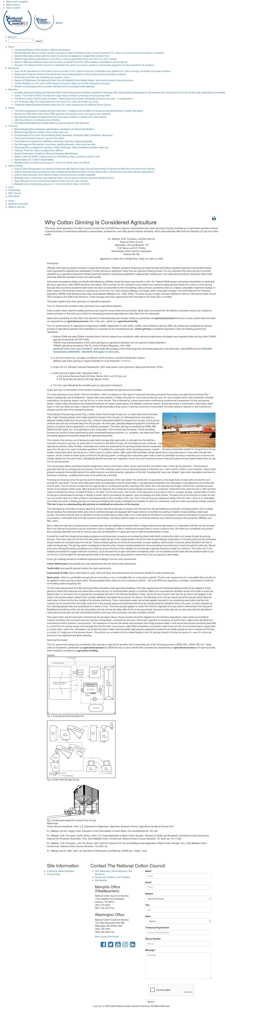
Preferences (14, 190)
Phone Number (153, 938)
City (147, 904)
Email (148, 882)
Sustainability (34, 159)
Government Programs (70, 74)
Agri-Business (60, 116)
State (148, 916)
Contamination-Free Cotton (63, 135)
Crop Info (92, 71)
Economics (13, 68)
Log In (13, 36)
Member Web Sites (61, 55)
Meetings (64, 177)
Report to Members (70, 61)
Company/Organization (157, 927)
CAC (37, 119)
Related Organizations (65, 58)
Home (11, 200)
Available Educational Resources (119, 92)
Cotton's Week (54, 174)
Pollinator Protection (38, 150)
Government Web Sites (62, 113)
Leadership (42, 49)
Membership (101, 880)
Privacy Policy (53, 874)
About (11, 46)
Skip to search (13, 4)
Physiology (61, 147)
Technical (13, 125)
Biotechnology (41, 132)
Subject (149, 893)
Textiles (62, 83)
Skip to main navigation (17, 1)
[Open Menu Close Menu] (58, 22)
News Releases (51, 180)
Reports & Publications (73, 80)
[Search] (61, 22)
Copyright (97, 1005)
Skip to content (13, 7)
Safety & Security (57, 156)
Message (150, 950)
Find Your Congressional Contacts (78, 110)
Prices (42, 77)
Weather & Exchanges (54, 86)
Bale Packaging (54, 129)
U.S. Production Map (56, 101)
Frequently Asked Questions (62, 104)
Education (13, 89)
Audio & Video (84, 168)
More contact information (107, 936)
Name (148, 871)
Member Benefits (89, 52)
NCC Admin (14, 196)
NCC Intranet (14, 193)
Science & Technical (18, 203)
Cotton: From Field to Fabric (62, 95)
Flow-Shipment (53, 141)
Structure (84, 64)
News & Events (15, 165)
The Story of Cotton (73, 98)
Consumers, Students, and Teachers (112, 877)
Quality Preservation (46, 153)
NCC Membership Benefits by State (51, 122)
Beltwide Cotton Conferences (52, 162)
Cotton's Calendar (84, 171)
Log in (11, 186)
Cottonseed (39, 138)
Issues (11, 107)
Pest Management (54, 144)
